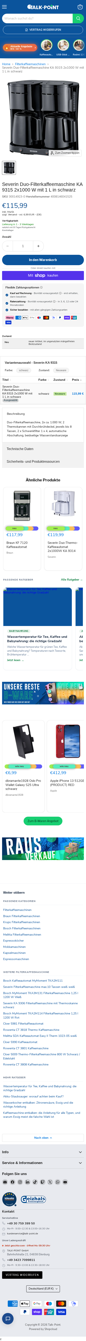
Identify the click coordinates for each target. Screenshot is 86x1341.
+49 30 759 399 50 (21, 1223)
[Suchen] (78, 18)
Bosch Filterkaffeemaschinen (21, 928)
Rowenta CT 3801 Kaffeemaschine (25, 1048)
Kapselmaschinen (14, 953)
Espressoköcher (13, 941)
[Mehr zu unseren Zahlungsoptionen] (41, 287)
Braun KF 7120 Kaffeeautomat (17, 545)
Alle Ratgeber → (72, 579)
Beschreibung (16, 414)
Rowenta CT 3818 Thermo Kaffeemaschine (31, 1030)
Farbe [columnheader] (42, 379)
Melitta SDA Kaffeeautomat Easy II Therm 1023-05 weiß (40, 1036)
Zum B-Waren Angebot (43, 821)
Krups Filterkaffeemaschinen (21, 922)
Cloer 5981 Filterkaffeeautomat (23, 1024)
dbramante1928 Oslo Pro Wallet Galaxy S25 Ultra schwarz (23, 785)
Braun (9, 552)
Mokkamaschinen (14, 947)
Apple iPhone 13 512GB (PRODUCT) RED (67, 783)
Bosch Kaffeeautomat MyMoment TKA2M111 (33, 981)
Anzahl (6, 237)
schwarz (23, 370)
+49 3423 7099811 (21, 1260)
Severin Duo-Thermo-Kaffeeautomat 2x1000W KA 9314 (63, 547)
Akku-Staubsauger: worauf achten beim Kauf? (33, 1096)
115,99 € (78, 393)
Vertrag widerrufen (22, 1274)
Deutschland (41, 1289)
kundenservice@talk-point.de (22, 1233)
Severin (52, 557)
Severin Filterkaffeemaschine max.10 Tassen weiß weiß (39, 987)
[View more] (43, 699)
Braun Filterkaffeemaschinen (21, 916)
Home (6, 64)
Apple (53, 790)
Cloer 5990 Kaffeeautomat (20, 1042)
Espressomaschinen (16, 959)
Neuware (61, 370)
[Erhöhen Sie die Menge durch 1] (38, 246)
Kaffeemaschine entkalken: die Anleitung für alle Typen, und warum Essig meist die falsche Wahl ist (41, 1115)
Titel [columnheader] (5, 379)
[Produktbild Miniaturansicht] (9, 167)
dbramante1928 (14, 795)
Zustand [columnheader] (59, 379)
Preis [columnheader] (75, 379)
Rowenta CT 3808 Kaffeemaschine (25, 1064)
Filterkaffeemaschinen (30, 64)
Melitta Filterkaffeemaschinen (22, 935)
